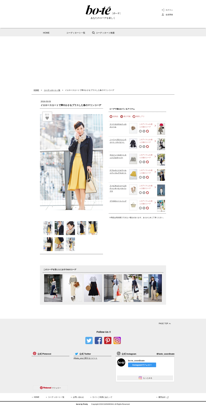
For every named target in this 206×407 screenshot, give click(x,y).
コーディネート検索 (105, 33)
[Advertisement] (103, 62)
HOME (46, 33)
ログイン (169, 10)
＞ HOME (35, 397)
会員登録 (169, 15)
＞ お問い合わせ (77, 397)
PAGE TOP (163, 323)
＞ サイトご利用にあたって (101, 397)
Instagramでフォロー (142, 364)
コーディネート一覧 (75, 33)
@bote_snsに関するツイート (85, 358)
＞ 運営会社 (161, 397)
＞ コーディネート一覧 (55, 397)
